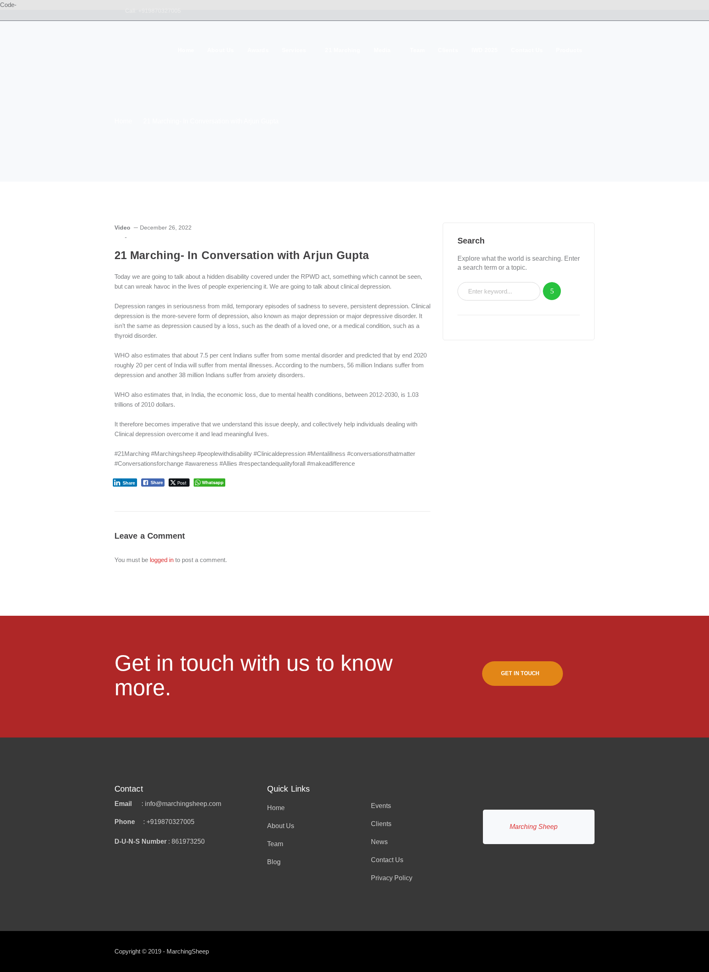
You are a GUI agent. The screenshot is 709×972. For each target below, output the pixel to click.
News (379, 841)
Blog (274, 861)
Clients (381, 823)
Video (122, 227)
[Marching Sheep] (142, 58)
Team (275, 843)
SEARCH (552, 291)
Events (381, 805)
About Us (280, 825)
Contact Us (387, 859)
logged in (162, 559)
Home (123, 121)
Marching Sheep (534, 826)
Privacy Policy (391, 877)
